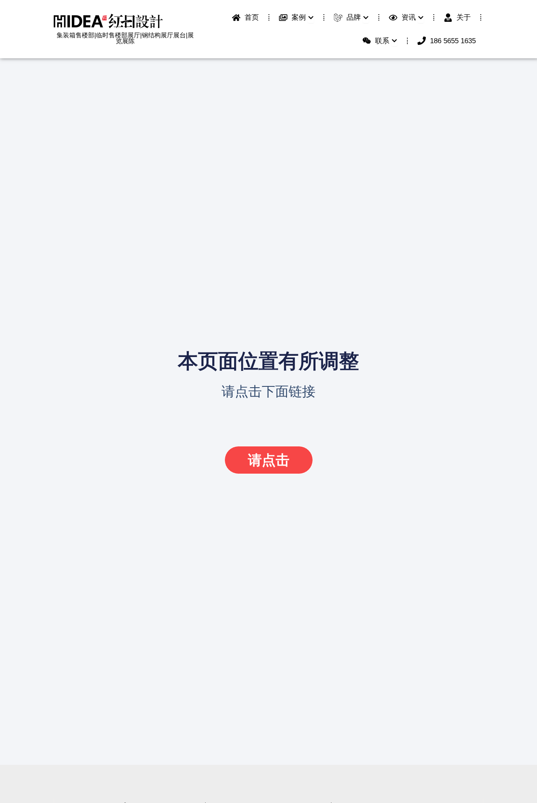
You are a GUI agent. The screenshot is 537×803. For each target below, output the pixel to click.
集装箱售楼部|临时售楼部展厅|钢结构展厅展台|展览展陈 (125, 38)
